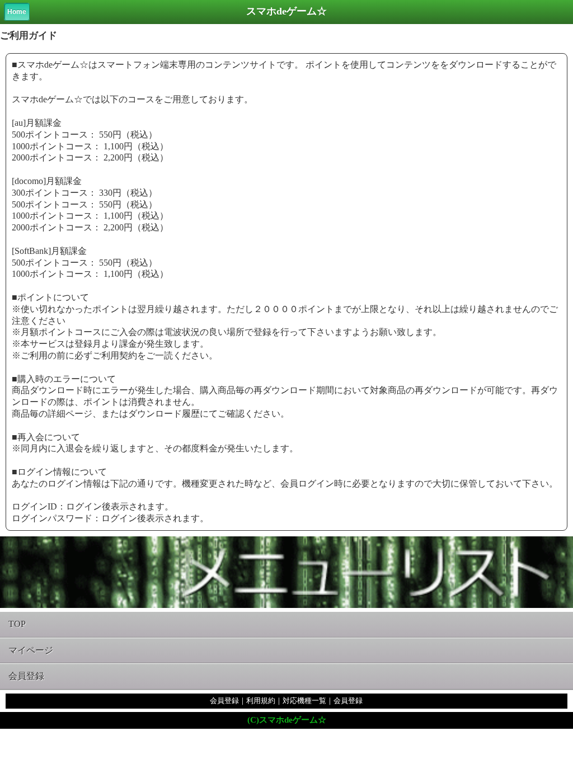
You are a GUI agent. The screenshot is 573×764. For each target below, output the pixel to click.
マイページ (30, 650)
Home (16, 12)
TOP (17, 624)
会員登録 (26, 676)
